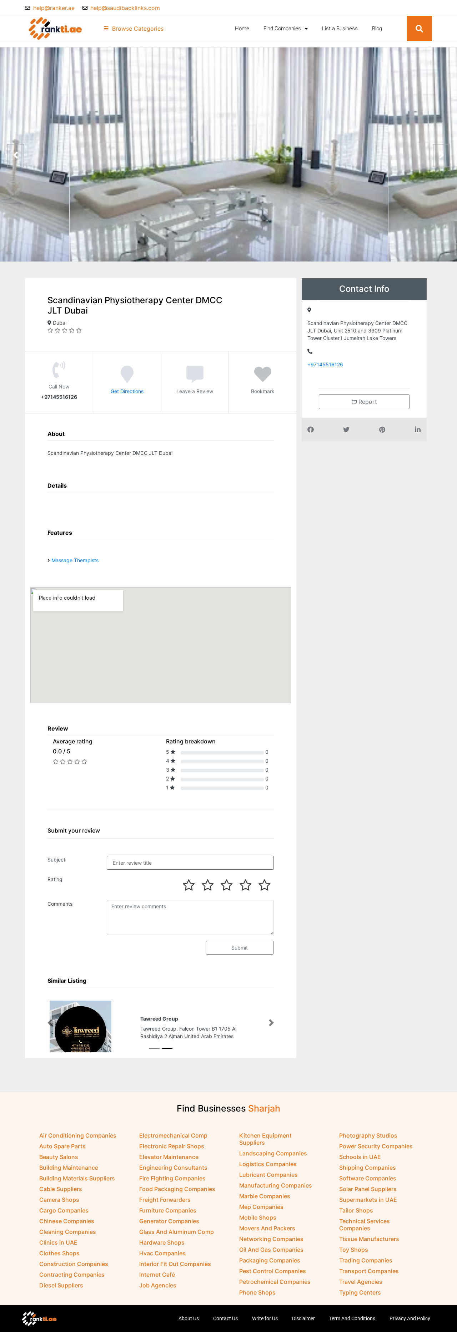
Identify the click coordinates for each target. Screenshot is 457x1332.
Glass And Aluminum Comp (176, 1232)
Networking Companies (271, 1239)
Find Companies (282, 28)
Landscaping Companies (273, 1154)
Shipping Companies (367, 1168)
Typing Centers (360, 1293)
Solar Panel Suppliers (368, 1189)
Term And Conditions (352, 1319)
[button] (419, 28)
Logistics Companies (268, 1164)
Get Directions (127, 391)
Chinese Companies (66, 1221)
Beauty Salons (58, 1157)
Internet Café (157, 1275)
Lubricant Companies (268, 1175)
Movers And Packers (267, 1228)
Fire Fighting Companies (172, 1179)
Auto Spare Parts (62, 1146)
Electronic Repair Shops (171, 1146)
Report (367, 401)
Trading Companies (365, 1261)
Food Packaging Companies (177, 1189)
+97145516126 (325, 364)
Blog (377, 28)
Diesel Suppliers (61, 1286)
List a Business (340, 28)
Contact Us (225, 1319)
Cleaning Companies (67, 1232)
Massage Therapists (75, 560)
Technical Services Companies (364, 1225)
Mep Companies (261, 1207)
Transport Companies (369, 1271)
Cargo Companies (64, 1211)
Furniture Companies (167, 1211)
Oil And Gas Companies (271, 1250)
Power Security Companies (376, 1146)
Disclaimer (303, 1319)
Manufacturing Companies (275, 1186)
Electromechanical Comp (173, 1136)
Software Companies (367, 1179)
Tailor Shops (356, 1211)
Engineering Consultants (173, 1168)
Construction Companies (73, 1264)
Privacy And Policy (410, 1319)
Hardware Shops (162, 1243)
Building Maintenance (68, 1168)
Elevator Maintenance (169, 1157)
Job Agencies (157, 1286)
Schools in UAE (360, 1157)
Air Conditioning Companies (77, 1136)
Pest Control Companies (272, 1271)
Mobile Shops (257, 1218)
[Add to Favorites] (262, 379)
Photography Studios (368, 1136)
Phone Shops (257, 1293)
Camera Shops (59, 1200)
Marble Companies (264, 1196)
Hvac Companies (162, 1253)
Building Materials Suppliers (77, 1179)
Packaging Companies (269, 1261)
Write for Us (265, 1319)
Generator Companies (169, 1221)
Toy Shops (353, 1250)
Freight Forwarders (165, 1200)
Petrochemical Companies (275, 1282)
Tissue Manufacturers (369, 1239)
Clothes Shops (59, 1253)
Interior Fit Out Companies (175, 1264)
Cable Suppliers (60, 1189)
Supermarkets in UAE (368, 1200)
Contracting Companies (72, 1275)
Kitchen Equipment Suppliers (265, 1140)
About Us (189, 1319)
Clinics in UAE (58, 1243)
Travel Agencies (360, 1282)
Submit (239, 948)
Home (242, 28)
